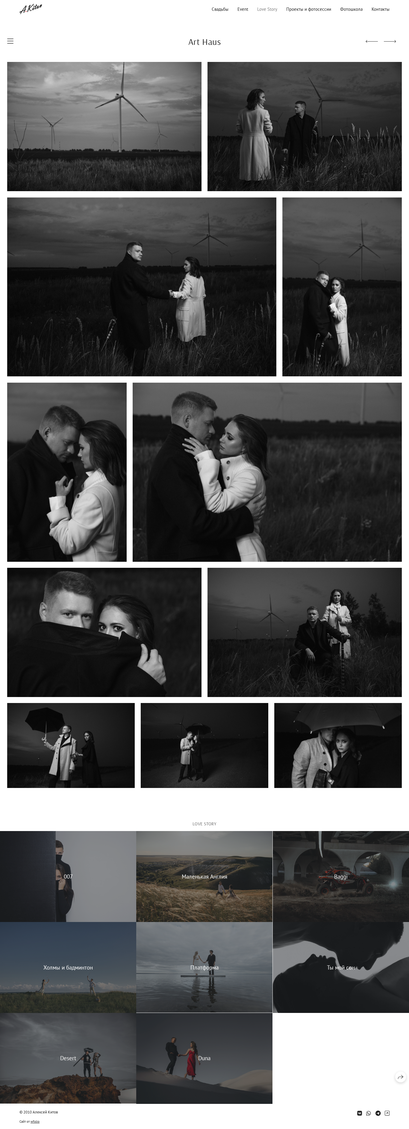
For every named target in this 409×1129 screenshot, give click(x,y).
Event (242, 9)
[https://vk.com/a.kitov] (359, 1113)
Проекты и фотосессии (308, 9)
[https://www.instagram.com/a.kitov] (387, 1113)
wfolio (35, 1121)
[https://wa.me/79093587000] (368, 1113)
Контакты (381, 9)
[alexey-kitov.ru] (30, 9)
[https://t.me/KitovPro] (378, 1113)
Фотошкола (351, 9)
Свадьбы (220, 9)
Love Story (267, 9)
